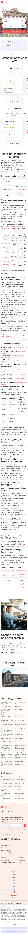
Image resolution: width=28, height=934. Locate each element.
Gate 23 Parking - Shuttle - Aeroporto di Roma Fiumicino (6, 730)
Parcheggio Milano (19, 783)
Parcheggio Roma (12, 54)
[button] (14, 20)
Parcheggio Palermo (19, 793)
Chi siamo (4, 847)
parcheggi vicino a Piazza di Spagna (11, 345)
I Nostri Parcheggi (6, 852)
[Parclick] (6, 2)
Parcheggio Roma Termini (9, 575)
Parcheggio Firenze (19, 789)
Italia (6, 54)
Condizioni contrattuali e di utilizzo (11, 903)
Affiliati (3, 865)
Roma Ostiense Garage (7, 724)
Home (2, 54)
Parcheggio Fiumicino (7, 570)
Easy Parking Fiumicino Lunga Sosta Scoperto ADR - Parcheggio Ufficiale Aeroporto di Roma (20, 755)
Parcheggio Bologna (19, 795)
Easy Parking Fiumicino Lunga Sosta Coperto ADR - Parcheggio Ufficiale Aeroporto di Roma (6, 755)
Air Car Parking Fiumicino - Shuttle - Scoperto (6, 716)
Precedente (7, 770)
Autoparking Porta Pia (20, 728)
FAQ (20, 862)
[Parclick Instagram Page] (2, 811)
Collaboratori (5, 860)
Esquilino (6, 239)
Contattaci (22, 860)
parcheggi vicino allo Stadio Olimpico (15, 546)
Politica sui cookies (5, 921)
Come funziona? (5, 850)
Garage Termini (6, 243)
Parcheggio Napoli (5, 793)
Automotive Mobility (19, 706)
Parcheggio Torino (19, 798)
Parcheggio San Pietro (8, 588)
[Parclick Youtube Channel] (11, 811)
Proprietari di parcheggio (8, 862)
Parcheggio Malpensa (6, 783)
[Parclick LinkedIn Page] (5, 811)
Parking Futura (18, 709)
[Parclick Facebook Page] (8, 811)
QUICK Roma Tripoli (6, 706)
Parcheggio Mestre (6, 776)
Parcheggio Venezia (19, 776)
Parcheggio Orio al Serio (20, 779)
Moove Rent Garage (19, 734)
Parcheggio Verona (6, 795)
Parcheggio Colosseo (9, 583)
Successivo (21, 770)
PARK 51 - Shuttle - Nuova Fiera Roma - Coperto (6, 710)
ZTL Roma (10, 317)
